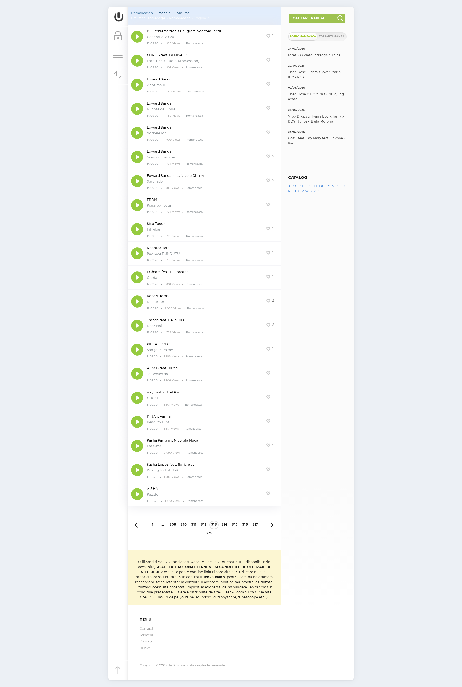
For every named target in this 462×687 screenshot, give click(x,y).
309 (172, 524)
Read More (204, 37)
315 (235, 524)
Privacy (146, 641)
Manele (165, 13)
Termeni (146, 635)
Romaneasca (142, 13)
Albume (183, 13)
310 (183, 524)
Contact (146, 628)
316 (245, 524)
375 (209, 533)
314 (224, 524)
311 (193, 524)
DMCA (145, 648)
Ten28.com (176, 665)
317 (255, 524)
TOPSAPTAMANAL (332, 36)
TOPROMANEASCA (303, 36)
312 (204, 524)
